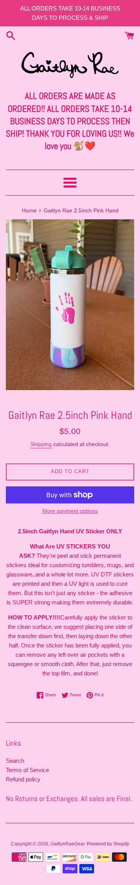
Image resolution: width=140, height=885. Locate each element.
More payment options (70, 511)
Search (15, 760)
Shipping (41, 444)
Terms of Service (27, 770)
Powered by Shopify (108, 844)
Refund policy (23, 779)
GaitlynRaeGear (67, 844)
